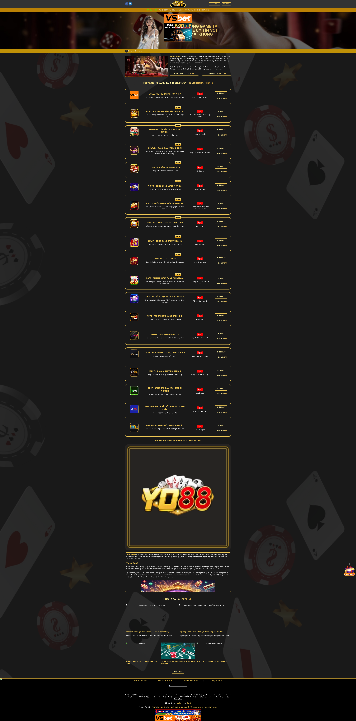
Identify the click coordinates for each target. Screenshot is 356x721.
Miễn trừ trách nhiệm (190, 680)
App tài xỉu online (211, 707)
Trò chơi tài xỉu (165, 10)
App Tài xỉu (189, 10)
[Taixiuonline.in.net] (178, 4)
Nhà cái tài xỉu (177, 10)
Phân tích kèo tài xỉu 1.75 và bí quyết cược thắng (142, 662)
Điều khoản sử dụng (165, 680)
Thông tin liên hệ (216, 680)
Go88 (183, 703)
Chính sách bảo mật (140, 680)
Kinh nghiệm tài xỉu (201, 10)
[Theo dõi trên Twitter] (130, 4)
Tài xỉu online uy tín (197, 707)
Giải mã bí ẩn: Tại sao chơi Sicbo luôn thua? (213, 661)
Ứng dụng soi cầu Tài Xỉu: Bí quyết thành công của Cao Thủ (201, 632)
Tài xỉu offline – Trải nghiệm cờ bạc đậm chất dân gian (178, 662)
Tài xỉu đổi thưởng (173, 707)
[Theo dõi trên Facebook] (126, 4)
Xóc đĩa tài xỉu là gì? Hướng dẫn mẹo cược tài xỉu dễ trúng (147, 632)
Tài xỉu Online (175, 57)
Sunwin (178, 703)
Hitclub (188, 703)
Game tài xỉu (185, 707)
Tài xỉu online (152, 10)
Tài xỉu (154, 707)
